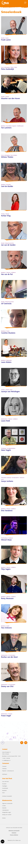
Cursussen (4, 766)
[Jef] (14, 289)
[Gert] (14, 172)
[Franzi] (14, 701)
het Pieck (5, 2)
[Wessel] (14, 525)
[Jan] (14, 230)
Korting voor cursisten (6, 814)
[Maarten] (14, 84)
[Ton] (14, 113)
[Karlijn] (14, 201)
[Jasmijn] (14, 377)
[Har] (14, 260)
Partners (4, 818)
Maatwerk (4, 790)
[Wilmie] (14, 142)
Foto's (3, 792)
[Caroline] (14, 318)
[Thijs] (14, 555)
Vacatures (4, 783)
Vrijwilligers (4, 786)
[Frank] (14, 25)
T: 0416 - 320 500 (6, 758)
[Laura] (14, 348)
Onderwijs (4, 768)
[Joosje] (14, 465)
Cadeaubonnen (5, 810)
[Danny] (14, 672)
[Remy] (14, 584)
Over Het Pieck (5, 781)
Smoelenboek (5, 788)
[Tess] (14, 613)
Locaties (4, 805)
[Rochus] (14, 643)
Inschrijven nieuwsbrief (7, 796)
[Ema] (14, 496)
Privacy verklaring (14, 835)
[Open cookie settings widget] (2, 841)
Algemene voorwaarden (7, 803)
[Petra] (14, 55)
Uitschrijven (4, 774)
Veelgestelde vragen (6, 812)
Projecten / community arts (8, 770)
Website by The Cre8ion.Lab (14, 840)
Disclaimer (14, 832)
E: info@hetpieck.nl (6, 760)
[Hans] (14, 436)
